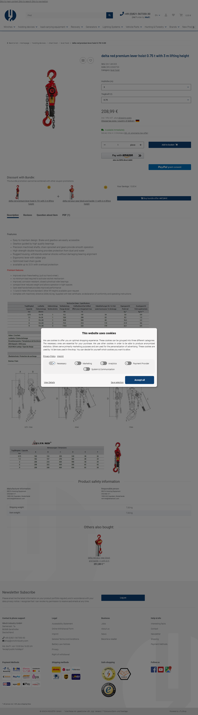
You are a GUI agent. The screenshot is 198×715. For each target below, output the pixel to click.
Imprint (60, 356)
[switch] (52, 363)
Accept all (140, 380)
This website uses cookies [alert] (99, 333)
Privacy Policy (49, 356)
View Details (49, 382)
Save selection (117, 382)
